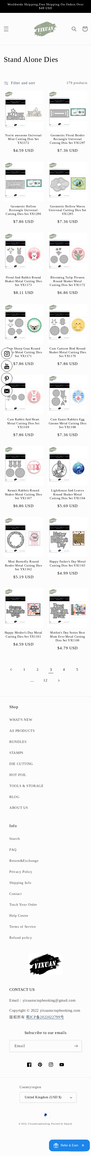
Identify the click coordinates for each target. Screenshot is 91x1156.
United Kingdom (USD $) (43, 1097)
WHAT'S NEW (20, 720)
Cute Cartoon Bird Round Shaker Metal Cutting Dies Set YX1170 (67, 352)
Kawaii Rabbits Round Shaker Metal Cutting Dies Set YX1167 (23, 494)
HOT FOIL (17, 775)
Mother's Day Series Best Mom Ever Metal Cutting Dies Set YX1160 (67, 636)
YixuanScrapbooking (39, 1124)
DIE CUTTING (21, 764)
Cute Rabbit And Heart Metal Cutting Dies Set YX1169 (23, 423)
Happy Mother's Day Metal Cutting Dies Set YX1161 (23, 634)
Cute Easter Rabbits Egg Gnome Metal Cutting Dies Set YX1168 (67, 423)
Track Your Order (23, 904)
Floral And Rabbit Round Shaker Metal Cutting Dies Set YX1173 (23, 281)
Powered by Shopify (61, 1124)
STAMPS (16, 753)
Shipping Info (20, 883)
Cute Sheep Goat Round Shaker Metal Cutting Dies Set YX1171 (23, 352)
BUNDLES (17, 742)
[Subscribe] (76, 1046)
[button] (6, 28)
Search (14, 838)
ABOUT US (18, 808)
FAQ (13, 850)
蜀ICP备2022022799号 (45, 1017)
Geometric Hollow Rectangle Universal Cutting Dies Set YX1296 (23, 210)
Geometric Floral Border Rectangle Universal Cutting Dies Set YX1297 (67, 139)
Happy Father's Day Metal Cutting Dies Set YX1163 (67, 563)
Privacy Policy (20, 872)
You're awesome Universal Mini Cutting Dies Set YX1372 (23, 139)
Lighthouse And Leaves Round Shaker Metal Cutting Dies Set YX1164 (67, 494)
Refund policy (20, 937)
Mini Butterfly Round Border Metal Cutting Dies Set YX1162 (23, 565)
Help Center (18, 915)
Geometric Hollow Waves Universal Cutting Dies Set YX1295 (67, 210)
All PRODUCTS (22, 731)
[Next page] (58, 680)
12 (45, 680)
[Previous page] (11, 669)
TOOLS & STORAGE (26, 786)
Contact (15, 894)
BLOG (14, 797)
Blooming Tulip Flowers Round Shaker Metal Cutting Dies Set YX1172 (67, 281)
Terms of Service (22, 926)
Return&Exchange (23, 861)
